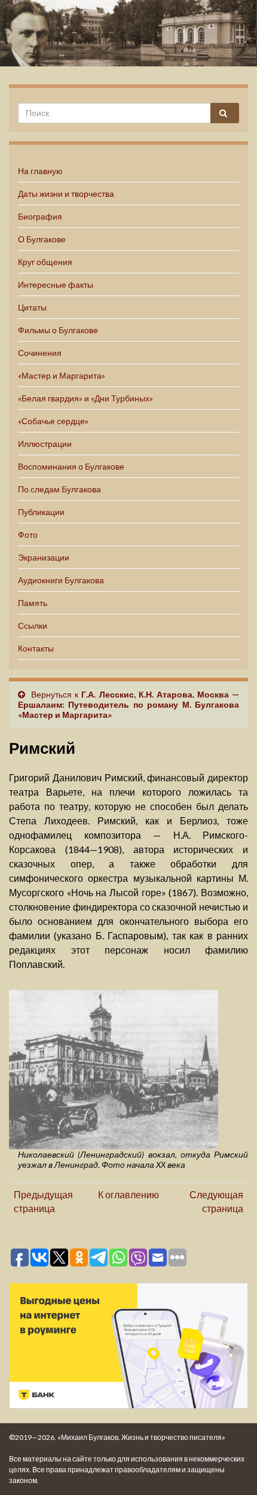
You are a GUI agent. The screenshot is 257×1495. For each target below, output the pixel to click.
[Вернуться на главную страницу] (128, 33)
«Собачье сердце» (53, 421)
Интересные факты (55, 284)
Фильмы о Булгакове (58, 330)
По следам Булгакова (59, 489)
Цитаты (32, 307)
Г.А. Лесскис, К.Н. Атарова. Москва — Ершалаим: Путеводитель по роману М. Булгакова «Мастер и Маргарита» (128, 704)
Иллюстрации (45, 444)
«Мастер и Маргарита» (61, 375)
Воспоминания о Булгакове (71, 466)
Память (32, 603)
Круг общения (45, 262)
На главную (40, 171)
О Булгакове (42, 239)
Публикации (41, 512)
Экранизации (43, 557)
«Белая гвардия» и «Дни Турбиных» (85, 398)
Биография (40, 216)
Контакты (36, 648)
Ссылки (32, 625)
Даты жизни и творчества (66, 193)
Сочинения (40, 353)
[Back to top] (230, 1468)
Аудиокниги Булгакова (61, 580)
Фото (28, 534)
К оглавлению (128, 1194)
